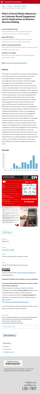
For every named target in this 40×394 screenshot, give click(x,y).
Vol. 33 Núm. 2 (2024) (20, 6)
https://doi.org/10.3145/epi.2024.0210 (16, 63)
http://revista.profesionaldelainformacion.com (17, 302)
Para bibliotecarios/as (8, 352)
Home (3, 6)
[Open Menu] (2, 2)
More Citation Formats (9, 326)
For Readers (6, 346)
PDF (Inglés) (7, 232)
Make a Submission (9, 335)
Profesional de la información (13, 2)
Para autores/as (7, 349)
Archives (9, 6)
